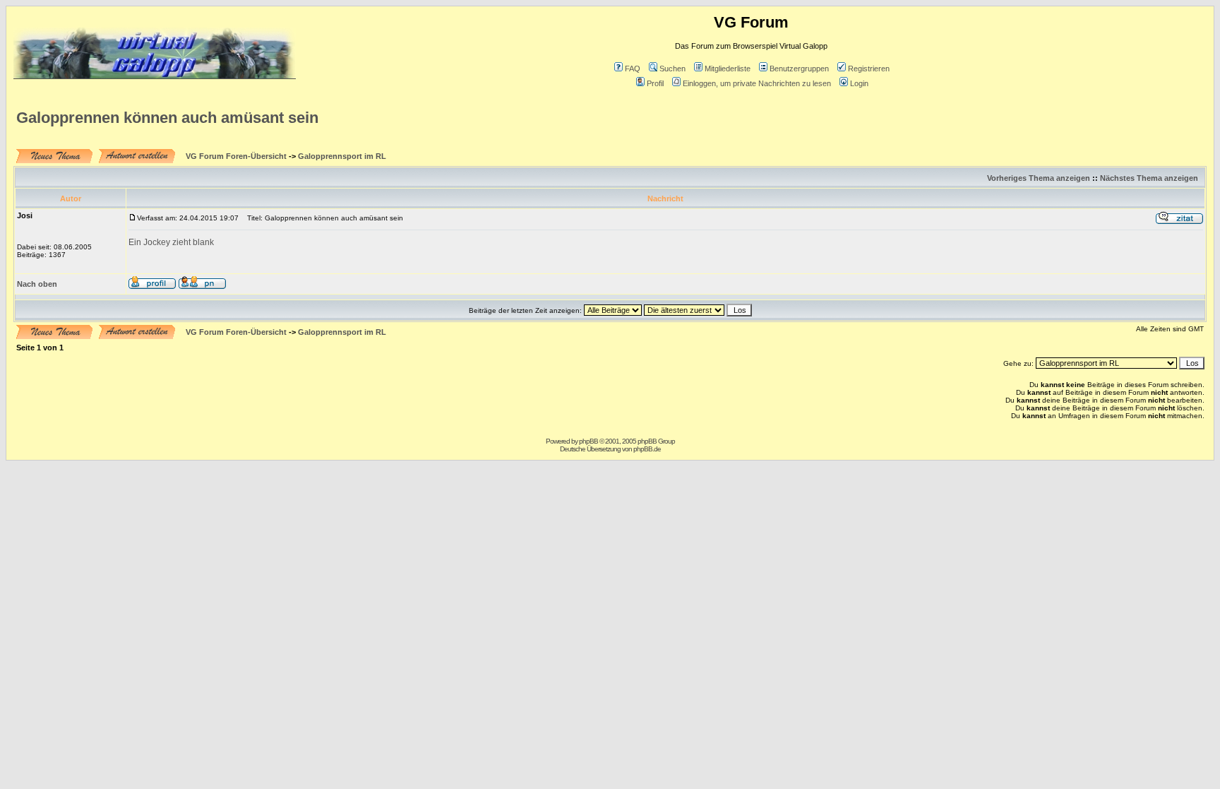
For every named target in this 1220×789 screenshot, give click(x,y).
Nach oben (37, 284)
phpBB (588, 441)
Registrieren (869, 68)
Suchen (672, 68)
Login (859, 83)
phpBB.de (647, 449)
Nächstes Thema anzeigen (1149, 178)
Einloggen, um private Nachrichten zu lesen (757, 83)
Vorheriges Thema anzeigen (1038, 178)
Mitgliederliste (727, 68)
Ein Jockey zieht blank (171, 242)
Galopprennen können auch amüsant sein (167, 117)
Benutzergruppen (799, 68)
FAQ (632, 68)
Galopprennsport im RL (342, 156)
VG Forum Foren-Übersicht (236, 156)
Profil (655, 83)
